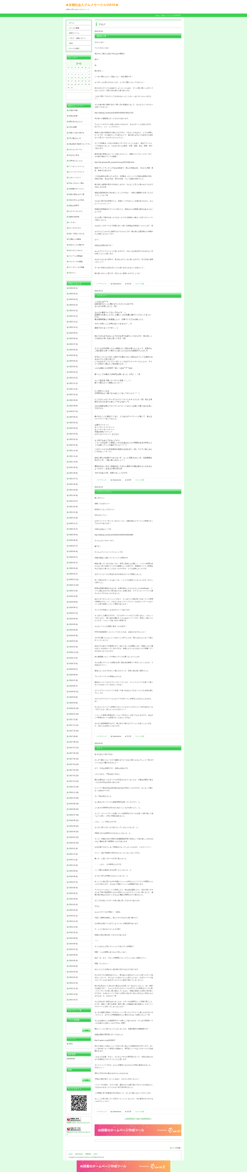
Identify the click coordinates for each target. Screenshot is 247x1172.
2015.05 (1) (73, 893)
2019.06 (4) (73, 619)
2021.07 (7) (73, 479)
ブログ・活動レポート (77, 38)
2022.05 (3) (73, 423)
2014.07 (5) (73, 949)
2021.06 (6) (73, 484)
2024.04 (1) (73, 294)
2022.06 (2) (73, 417)
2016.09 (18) (73, 804)
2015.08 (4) (73, 876)
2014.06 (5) (73, 955)
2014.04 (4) (73, 966)
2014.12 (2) (73, 921)
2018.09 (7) (73, 669)
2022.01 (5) (73, 445)
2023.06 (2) (73, 350)
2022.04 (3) (73, 428)
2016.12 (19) (73, 787)
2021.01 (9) (73, 512)
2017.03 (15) (73, 770)
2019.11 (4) (73, 591)
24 (72, 84)
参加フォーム (74, 33)
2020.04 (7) (73, 563)
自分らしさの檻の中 (76, 245)
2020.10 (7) (73, 529)
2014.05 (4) (73, 961)
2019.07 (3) (73, 613)
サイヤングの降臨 (76, 262)
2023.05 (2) (73, 355)
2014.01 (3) (73, 983)
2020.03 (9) (73, 568)
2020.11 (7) (73, 523)
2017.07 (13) (73, 748)
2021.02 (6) (73, 507)
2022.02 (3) (73, 439)
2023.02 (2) (73, 372)
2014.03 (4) (73, 972)
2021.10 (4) (73, 462)
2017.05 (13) (73, 759)
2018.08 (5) (73, 675)
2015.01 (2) (73, 916)
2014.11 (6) (73, 927)
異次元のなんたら (76, 122)
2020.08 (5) (73, 540)
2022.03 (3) (73, 434)
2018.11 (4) (73, 658)
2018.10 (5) (73, 663)
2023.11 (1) (73, 322)
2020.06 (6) (73, 551)
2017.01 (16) (73, 781)
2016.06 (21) (73, 820)
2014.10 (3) (73, 932)
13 (82, 77)
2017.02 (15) (73, 776)
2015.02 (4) (73, 910)
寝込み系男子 (74, 205)
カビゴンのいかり (76, 211)
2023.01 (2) (73, 378)
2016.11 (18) (73, 792)
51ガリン (72, 273)
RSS (71, 1044)
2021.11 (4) (73, 456)
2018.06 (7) (73, 686)
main (138, 1119)
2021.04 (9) (73, 495)
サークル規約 (74, 48)
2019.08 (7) (73, 607)
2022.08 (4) (73, 406)
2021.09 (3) (73, 467)
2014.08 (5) (73, 944)
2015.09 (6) (73, 871)
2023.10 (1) (73, 327)
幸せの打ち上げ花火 (76, 200)
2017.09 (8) (73, 736)
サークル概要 (74, 28)
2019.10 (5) (73, 596)
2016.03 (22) (73, 837)
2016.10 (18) (73, 798)
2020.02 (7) (73, 574)
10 (72, 77)
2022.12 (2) (73, 383)
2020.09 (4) (73, 535)
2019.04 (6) (73, 630)
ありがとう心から (76, 250)
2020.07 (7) (73, 546)
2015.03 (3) (73, 904)
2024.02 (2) (73, 305)
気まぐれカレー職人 (76, 183)
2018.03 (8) (73, 703)
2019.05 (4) (73, 624)
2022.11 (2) (73, 389)
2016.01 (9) (73, 848)
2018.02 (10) (73, 708)
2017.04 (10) (73, 764)
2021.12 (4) (73, 451)
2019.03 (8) (73, 635)
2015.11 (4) (73, 860)
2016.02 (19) (73, 843)
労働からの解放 (75, 239)
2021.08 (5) (73, 473)
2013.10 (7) (73, 1000)
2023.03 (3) (73, 367)
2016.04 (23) (73, 832)
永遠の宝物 (73, 110)
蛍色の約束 (73, 116)
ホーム (157, 15)
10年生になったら (76, 161)
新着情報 (88, 1153)
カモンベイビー (75, 178)
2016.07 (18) (73, 815)
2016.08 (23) (73, 809)
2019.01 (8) (73, 647)
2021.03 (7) (73, 501)
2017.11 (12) (73, 725)
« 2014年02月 (130, 1119)
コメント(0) (139, 284)
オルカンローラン (76, 149)
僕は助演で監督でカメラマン (80, 144)
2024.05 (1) (73, 288)
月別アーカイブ (74, 283)
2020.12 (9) (73, 518)
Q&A (71, 43)
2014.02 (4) (73, 977)
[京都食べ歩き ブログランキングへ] (74, 1120)
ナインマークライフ (76, 172)
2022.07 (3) (73, 411)
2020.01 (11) (73, 579)
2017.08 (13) (73, 742)
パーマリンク (102, 284)
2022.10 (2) (73, 394)
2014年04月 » (146, 1119)
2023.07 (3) (73, 344)
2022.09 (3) (73, 400)
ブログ (163, 15)
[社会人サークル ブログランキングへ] (74, 1130)
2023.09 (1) (73, 333)
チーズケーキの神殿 (76, 267)
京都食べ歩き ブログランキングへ (78, 1122)
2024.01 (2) (73, 310)
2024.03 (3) (73, 299)
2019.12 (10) (73, 585)
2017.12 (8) (73, 719)
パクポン (72, 222)
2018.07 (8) (73, 680)
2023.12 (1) (73, 316)
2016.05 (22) (73, 826)
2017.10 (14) (73, 731)
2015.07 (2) (73, 882)
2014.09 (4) (73, 938)
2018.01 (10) (73, 714)
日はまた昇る (74, 155)
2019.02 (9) (73, 641)
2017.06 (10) (73, 753)
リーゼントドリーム (76, 166)
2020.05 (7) (73, 557)
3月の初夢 (73, 127)
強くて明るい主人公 (76, 234)
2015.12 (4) (73, 854)
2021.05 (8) (73, 490)
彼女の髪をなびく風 (76, 194)
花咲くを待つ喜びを (76, 133)
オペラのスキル (75, 228)
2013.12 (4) (73, 988)
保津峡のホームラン (76, 189)
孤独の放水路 (74, 217)
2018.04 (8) (73, 697)
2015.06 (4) (73, 888)
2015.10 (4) (73, 865)
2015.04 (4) (73, 899)
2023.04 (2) (73, 361)
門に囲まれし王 (75, 138)
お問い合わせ (79, 1153)
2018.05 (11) (73, 692)
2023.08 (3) (73, 338)
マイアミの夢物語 (76, 256)
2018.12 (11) (73, 652)
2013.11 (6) (73, 994)
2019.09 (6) (73, 602)
